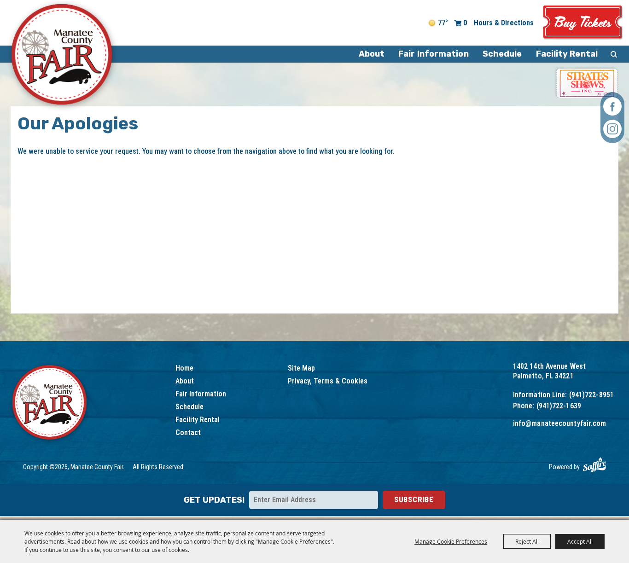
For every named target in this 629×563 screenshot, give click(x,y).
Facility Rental (567, 54)
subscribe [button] (414, 499)
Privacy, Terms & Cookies (327, 381)
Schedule (502, 54)
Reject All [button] (527, 541)
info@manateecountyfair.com (559, 423)
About (372, 54)
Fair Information (433, 54)
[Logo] (50, 404)
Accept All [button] (580, 541)
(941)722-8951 (591, 394)
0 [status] (465, 22)
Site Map (301, 368)
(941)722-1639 (558, 405)
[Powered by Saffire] (594, 464)
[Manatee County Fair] (62, 56)
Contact (188, 432)
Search (614, 54)
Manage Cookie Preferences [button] (450, 541)
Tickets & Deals (583, 23)
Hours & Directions (504, 22)
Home (184, 368)
